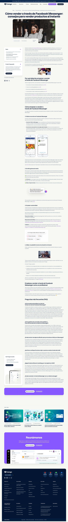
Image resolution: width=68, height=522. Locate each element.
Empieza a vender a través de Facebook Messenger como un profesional (12, 57)
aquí (34, 201)
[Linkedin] (7, 477)
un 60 (40, 87)
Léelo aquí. (41, 279)
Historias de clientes (34, 4)
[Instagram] (11, 477)
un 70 (45, 89)
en (60, 293)
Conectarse (45, 4)
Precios (27, 4)
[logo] (8, 4)
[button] (15, 4)
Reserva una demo (52, 4)
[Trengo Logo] (8, 472)
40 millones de (34, 95)
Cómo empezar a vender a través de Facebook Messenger (11, 55)
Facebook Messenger (37, 48)
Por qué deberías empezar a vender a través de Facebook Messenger (13, 52)
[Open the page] (34, 1)
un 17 (46, 91)
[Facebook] (5, 477)
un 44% (44, 84)
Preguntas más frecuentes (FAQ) (11, 59)
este (27, 164)
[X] (9, 477)
